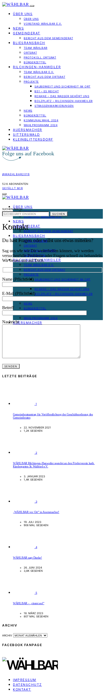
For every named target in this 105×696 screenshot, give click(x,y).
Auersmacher (27, 130)
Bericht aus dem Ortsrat (44, 76)
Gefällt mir (12, 188)
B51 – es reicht (46, 91)
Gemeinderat (26, 33)
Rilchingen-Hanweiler (37, 67)
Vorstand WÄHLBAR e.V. (43, 23)
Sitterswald (26, 135)
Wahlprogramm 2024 (41, 125)
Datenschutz (27, 685)
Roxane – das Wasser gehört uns (61, 96)
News (18, 28)
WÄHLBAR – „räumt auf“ (28, 603)
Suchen (58, 213)
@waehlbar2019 (16, 174)
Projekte (31, 81)
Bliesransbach (29, 43)
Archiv (7, 635)
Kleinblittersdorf (33, 139)
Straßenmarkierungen (54, 105)
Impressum (24, 680)
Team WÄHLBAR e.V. (39, 72)
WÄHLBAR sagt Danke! (27, 557)
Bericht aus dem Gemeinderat (48, 38)
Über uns (23, 14)
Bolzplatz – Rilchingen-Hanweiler (63, 100)
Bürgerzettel (35, 62)
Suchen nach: (12, 209)
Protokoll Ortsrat (40, 57)
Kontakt (22, 689)
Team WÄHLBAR (35, 47)
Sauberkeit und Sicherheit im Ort (62, 86)
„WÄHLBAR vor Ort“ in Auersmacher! (36, 512)
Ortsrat (30, 52)
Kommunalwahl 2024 (41, 120)
